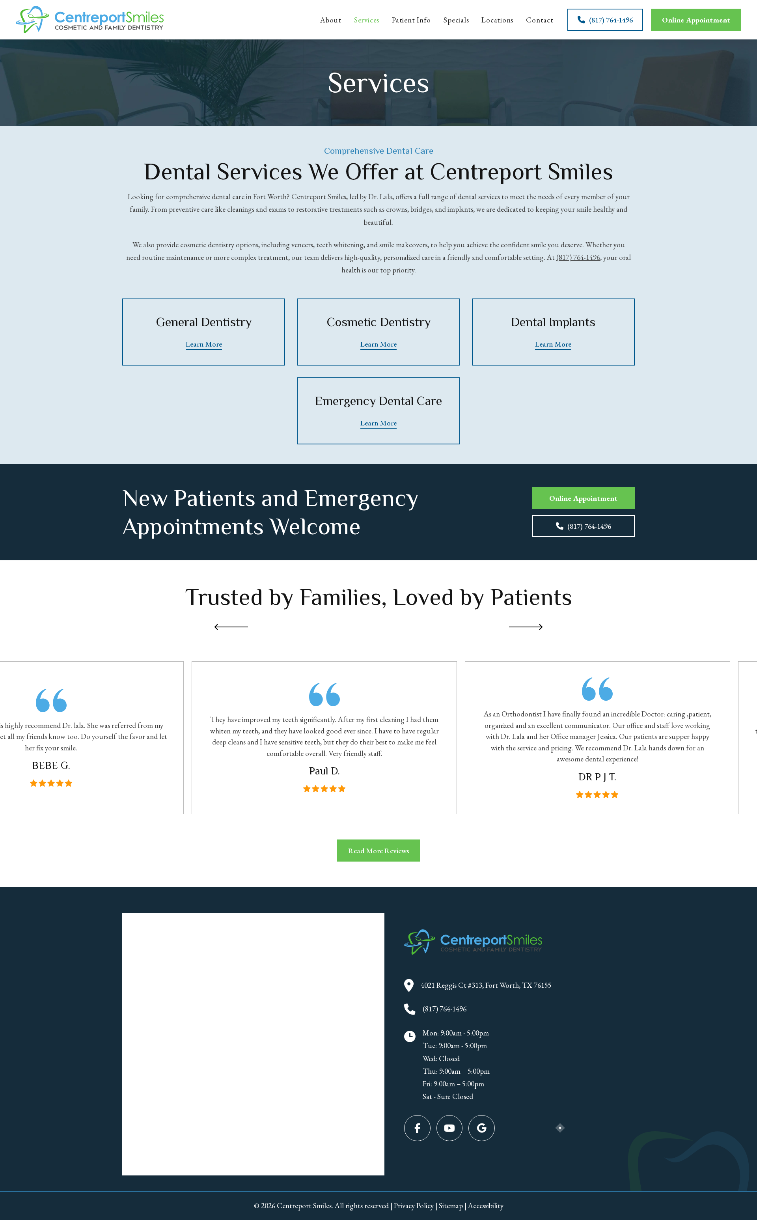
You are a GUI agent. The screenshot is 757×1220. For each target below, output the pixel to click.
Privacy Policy (414, 1206)
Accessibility (485, 1206)
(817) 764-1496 (578, 257)
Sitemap (451, 1206)
